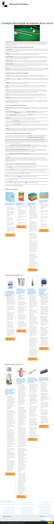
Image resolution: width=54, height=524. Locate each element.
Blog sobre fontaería (18, 4)
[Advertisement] (27, 15)
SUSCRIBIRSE (43, 520)
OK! (50, 522)
